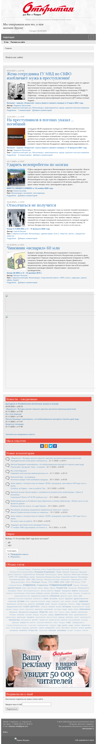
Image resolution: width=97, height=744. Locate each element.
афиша (52, 588)
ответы (61, 612)
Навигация (8, 37)
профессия (43, 620)
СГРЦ (50, 582)
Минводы (39, 579)
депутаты (64, 596)
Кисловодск (83, 577)
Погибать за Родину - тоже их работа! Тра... (29, 488)
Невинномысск (76, 579)
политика (20, 614)
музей (87, 606)
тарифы (77, 625)
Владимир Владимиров (44, 571)
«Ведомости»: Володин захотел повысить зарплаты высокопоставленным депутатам (41, 409)
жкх (80, 595)
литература (62, 604)
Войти (5, 732)
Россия (44, 582)
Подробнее (11, 110)
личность (71, 604)
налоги (21, 609)
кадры (48, 601)
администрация (47, 233)
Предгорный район (18, 582)
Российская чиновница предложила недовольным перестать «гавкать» (40, 509)
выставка (55, 593)
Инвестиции (76, 574)
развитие (64, 620)
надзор (61, 108)
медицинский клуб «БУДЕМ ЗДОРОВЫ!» (23, 606)
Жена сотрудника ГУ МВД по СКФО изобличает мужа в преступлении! (39, 75)
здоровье (69, 598)
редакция (15, 622)
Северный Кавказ (15, 585)
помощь (36, 614)
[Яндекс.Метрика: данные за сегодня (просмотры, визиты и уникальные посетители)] (22, 740)
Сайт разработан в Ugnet (84, 740)
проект (76, 617)
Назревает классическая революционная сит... (30, 473)
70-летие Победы (23, 569)
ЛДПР (28, 579)
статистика (32, 625)
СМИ (68, 582)
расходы (84, 620)
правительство (61, 614)
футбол (88, 627)
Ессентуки (40, 574)
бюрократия (66, 590)
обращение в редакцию (28, 612)
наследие (57, 609)
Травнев (76, 585)
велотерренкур (39, 193)
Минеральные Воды (52, 579)
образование (84, 609)
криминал (31, 604)
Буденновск (74, 569)
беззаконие (72, 588)
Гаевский (65, 572)
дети (70, 596)
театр (8, 628)
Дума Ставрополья (15, 574)
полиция (28, 614)
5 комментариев (24, 155)
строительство (42, 625)
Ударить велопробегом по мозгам (37, 164)
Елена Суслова (20, 190)
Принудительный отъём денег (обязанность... (30, 460)
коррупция (76, 278)
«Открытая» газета (38, 569)
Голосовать (12, 550)
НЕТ (10, 545)
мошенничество (78, 606)
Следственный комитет (50, 278)
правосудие (21, 617)
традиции (25, 628)
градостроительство (22, 596)
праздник (30, 617)
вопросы (9, 593)
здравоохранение (81, 598)
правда (51, 614)
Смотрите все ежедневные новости (20, 434)
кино (62, 601)
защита (61, 598)
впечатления (30, 593)
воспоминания (19, 593)
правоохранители (51, 108)
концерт (75, 601)
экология (52, 630)
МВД (33, 579)
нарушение (29, 609)
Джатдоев (83, 572)
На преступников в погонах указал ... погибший (40, 121)
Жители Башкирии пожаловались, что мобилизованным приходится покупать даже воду (42, 419)
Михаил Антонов (20, 275)
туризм (41, 627)
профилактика (54, 620)
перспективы (83, 612)
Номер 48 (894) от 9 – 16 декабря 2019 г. (24, 273)
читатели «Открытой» (28, 630)
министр (44, 606)
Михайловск (65, 579)
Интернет (85, 574)
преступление (52, 617)
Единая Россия (29, 574)
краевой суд (22, 604)
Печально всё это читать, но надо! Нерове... (29, 506)
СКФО (62, 278)
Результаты (15, 556)
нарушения (39, 609)
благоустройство (47, 591)
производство (85, 617)
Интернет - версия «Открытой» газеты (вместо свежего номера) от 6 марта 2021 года (45, 103)
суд (58, 625)
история (20, 601)
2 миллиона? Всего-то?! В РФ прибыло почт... (30, 497)
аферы (9, 280)
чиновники (13, 630)
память (74, 612)
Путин (28, 582)
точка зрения (16, 628)
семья (55, 622)
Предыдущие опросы (19, 554)
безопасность (83, 588)
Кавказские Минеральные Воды (48, 577)
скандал (62, 622)
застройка (53, 598)
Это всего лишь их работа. (22, 521)
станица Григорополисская (16, 625)
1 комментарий (24, 110)
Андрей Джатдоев (54, 569)
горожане (76, 593)
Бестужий (65, 569)
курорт (47, 604)
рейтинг (33, 622)
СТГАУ (83, 582)
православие (11, 617)
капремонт (56, 601)
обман (76, 609)
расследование (74, 620)
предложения (40, 617)
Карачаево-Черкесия (69, 577)
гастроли (63, 593)
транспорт (34, 627)
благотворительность (31, 591)
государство (85, 593)
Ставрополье (42, 584)
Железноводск (38, 108)
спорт (68, 622)
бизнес (19, 590)
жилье (75, 596)
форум (81, 628)
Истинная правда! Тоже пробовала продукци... (30, 479)
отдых (67, 612)
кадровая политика (37, 601)
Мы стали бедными (14, 414)
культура (40, 603)
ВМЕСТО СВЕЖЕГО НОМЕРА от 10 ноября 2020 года (30, 188)
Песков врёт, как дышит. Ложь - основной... (28, 467)
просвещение (26, 620)
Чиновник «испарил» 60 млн (33, 248)
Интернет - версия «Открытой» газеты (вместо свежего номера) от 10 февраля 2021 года (47, 147)
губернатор (54, 595)
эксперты (77, 630)
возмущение (83, 591)
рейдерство (24, 622)
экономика (61, 630)
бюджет (16, 280)
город (69, 593)
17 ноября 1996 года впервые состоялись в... (29, 527)
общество (63, 233)
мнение (51, 606)
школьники (43, 630)
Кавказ (32, 577)
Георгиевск (74, 572)
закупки (83, 278)
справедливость (78, 622)
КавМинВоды (24, 577)
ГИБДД (58, 572)
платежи (12, 614)
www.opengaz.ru (88, 728)
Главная (8, 48)
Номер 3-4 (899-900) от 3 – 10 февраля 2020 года (28, 228)
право (71, 614)
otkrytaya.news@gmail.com (18, 726)
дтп (30, 108)
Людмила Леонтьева (22, 105)
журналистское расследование (77, 108)
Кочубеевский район (17, 579)
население (48, 609)
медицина (85, 604)
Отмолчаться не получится (31, 205)
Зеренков (67, 574)
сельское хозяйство (44, 622)
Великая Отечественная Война (21, 572)
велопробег (27, 193)
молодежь (66, 606)
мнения (58, 606)
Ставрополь (29, 584)
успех (58, 627)
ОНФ (85, 579)
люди (78, 604)
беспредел (12, 590)
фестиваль (66, 627)
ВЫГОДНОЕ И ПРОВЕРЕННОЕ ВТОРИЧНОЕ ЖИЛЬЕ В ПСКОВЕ (32, 404)
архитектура (32, 588)
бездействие (61, 587)
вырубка (47, 593)
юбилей (85, 630)
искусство (12, 601)
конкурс (68, 601)
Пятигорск (35, 582)
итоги (27, 601)
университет (50, 627)
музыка (9, 609)
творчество (85, 625)
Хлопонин (84, 585)
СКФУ (62, 582)
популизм (43, 614)
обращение (13, 612)
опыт (56, 612)
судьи (70, 625)
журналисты (37, 598)
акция (24, 588)
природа (61, 617)
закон (45, 598)
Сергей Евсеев (20, 231)
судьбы (64, 625)
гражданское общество (40, 596)
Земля (60, 574)
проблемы (69, 617)
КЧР (16, 577)
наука (64, 609)
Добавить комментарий (42, 110)
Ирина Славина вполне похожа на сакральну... (30, 512)
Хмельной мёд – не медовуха (23, 477)
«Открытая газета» (48, 8)
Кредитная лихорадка (15, 424)
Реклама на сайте (18, 42)
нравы (70, 609)
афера (40, 588)
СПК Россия (75, 582)
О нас (6, 42)
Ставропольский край (19, 108)
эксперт (70, 630)
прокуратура (14, 619)
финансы (74, 628)
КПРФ (11, 577)
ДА (9, 542)
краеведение (11, 604)
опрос (51, 612)
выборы (39, 593)
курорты (54, 604)
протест (71, 233)
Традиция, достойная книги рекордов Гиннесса (30, 525)
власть (56, 233)
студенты (52, 625)
